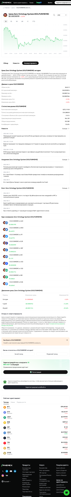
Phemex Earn (26, 487)
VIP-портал (42, 473)
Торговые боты (27, 491)
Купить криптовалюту (20, 2)
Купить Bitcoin (60, 468)
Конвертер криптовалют (26, 483)
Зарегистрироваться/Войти (35, 387)
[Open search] (54, 15)
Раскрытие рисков (7, 325)
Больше (64, 128)
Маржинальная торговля (27, 475)
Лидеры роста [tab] (21, 402)
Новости (16, 63)
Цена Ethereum (61, 487)
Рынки (31, 2)
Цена (13, 7)
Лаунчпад (25, 489)
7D (11, 21)
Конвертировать (30, 63)
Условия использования (56, 324)
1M (17, 21)
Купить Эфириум (61, 475)
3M (22, 21)
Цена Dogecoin (61, 492)
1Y (27, 21)
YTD (33, 21)
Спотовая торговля (28, 472)
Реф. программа (44, 470)
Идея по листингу (44, 490)
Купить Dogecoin (61, 470)
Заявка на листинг (45, 487)
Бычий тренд (19, 354)
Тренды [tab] (6, 402)
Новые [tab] (13, 402)
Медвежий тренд (52, 354)
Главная (7, 7)
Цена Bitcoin (60, 485)
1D (6, 21)
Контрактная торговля (26, 468)
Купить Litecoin (61, 473)
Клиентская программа (43, 484)
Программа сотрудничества (44, 480)
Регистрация (36, 372)
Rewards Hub (43, 468)
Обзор (5, 63)
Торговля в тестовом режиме (45, 493)
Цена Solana (60, 490)
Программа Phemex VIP (45, 476)
